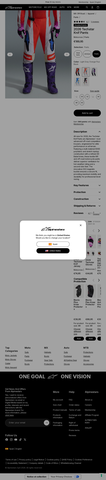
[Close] (81, 225)
